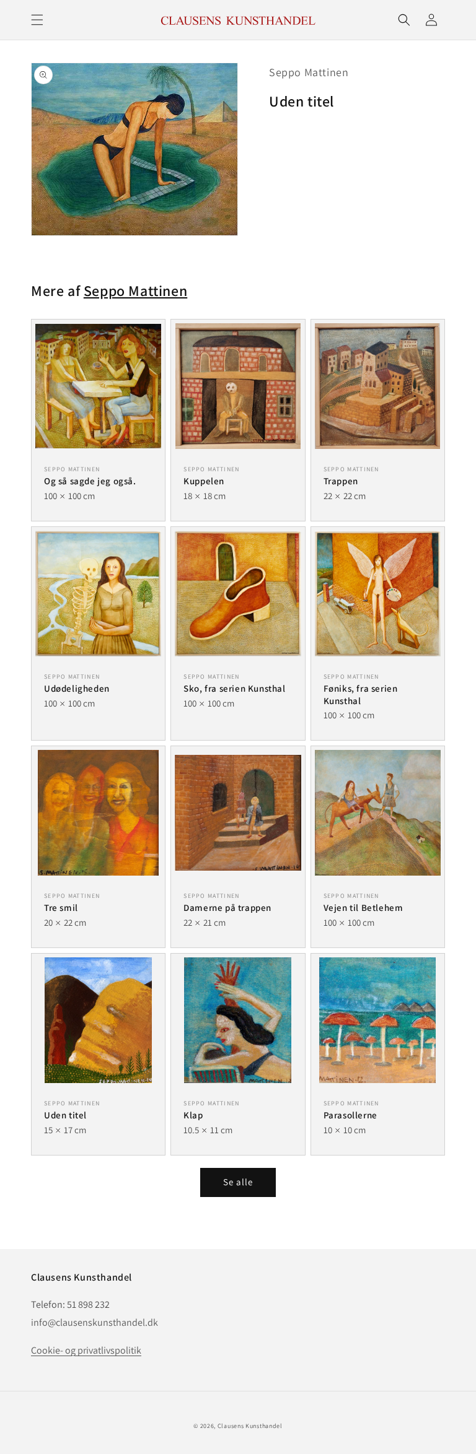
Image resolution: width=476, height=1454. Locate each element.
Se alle (238, 1182)
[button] (37, 19)
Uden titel (65, 1115)
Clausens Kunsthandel (250, 1426)
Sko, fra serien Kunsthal (234, 688)
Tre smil (61, 907)
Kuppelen (203, 481)
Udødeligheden (77, 688)
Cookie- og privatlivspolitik (86, 1350)
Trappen (341, 481)
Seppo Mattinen (308, 72)
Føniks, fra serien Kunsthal (361, 694)
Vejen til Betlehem (363, 907)
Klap (193, 1115)
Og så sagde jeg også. (90, 481)
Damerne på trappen (227, 907)
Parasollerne (350, 1115)
